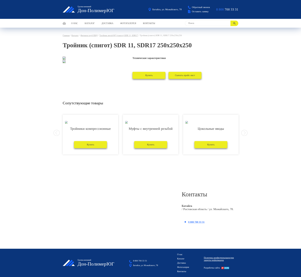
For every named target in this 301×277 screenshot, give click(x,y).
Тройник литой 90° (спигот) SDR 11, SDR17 (118, 35)
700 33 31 (227, 9)
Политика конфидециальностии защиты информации (219, 259)
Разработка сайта (212, 268)
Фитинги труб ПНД (89, 35)
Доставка (107, 23)
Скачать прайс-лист (185, 75)
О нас (74, 23)
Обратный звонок (201, 7)
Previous (56, 133)
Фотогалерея (128, 23)
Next (244, 133)
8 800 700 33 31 (196, 222)
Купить (149, 75)
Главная (66, 35)
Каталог (90, 23)
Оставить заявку (200, 11)
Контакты (149, 23)
